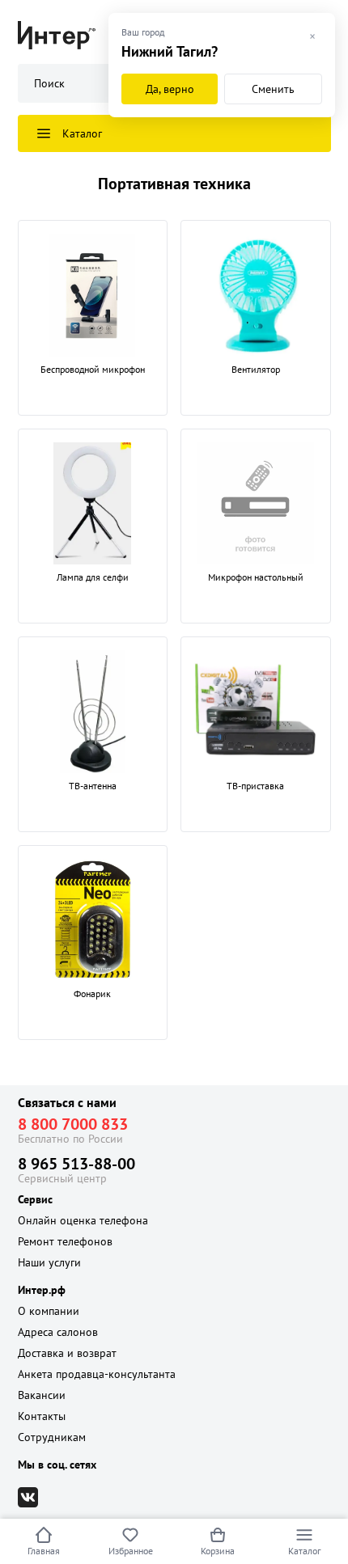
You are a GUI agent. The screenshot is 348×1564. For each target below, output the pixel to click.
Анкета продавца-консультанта (97, 1374)
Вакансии (42, 1395)
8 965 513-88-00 (76, 1163)
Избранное (130, 1551)
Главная (44, 1551)
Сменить (273, 89)
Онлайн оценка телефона (83, 1220)
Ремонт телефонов (65, 1241)
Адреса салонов (58, 1332)
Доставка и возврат (67, 1353)
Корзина (218, 1551)
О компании (48, 1311)
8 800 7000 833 (73, 1124)
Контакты (42, 1416)
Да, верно (170, 89)
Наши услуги (49, 1262)
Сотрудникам (52, 1437)
